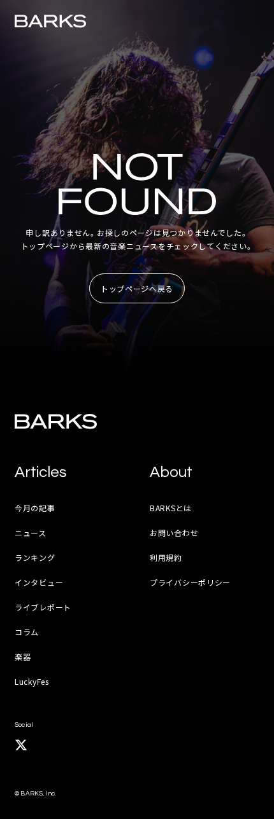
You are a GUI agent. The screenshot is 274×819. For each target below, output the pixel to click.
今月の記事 (35, 507)
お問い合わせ (174, 532)
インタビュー (39, 582)
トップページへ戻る (137, 288)
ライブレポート (43, 607)
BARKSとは (171, 507)
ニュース (31, 532)
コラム (27, 631)
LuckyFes (32, 681)
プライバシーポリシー (190, 582)
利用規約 (166, 557)
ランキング (35, 557)
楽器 (23, 656)
